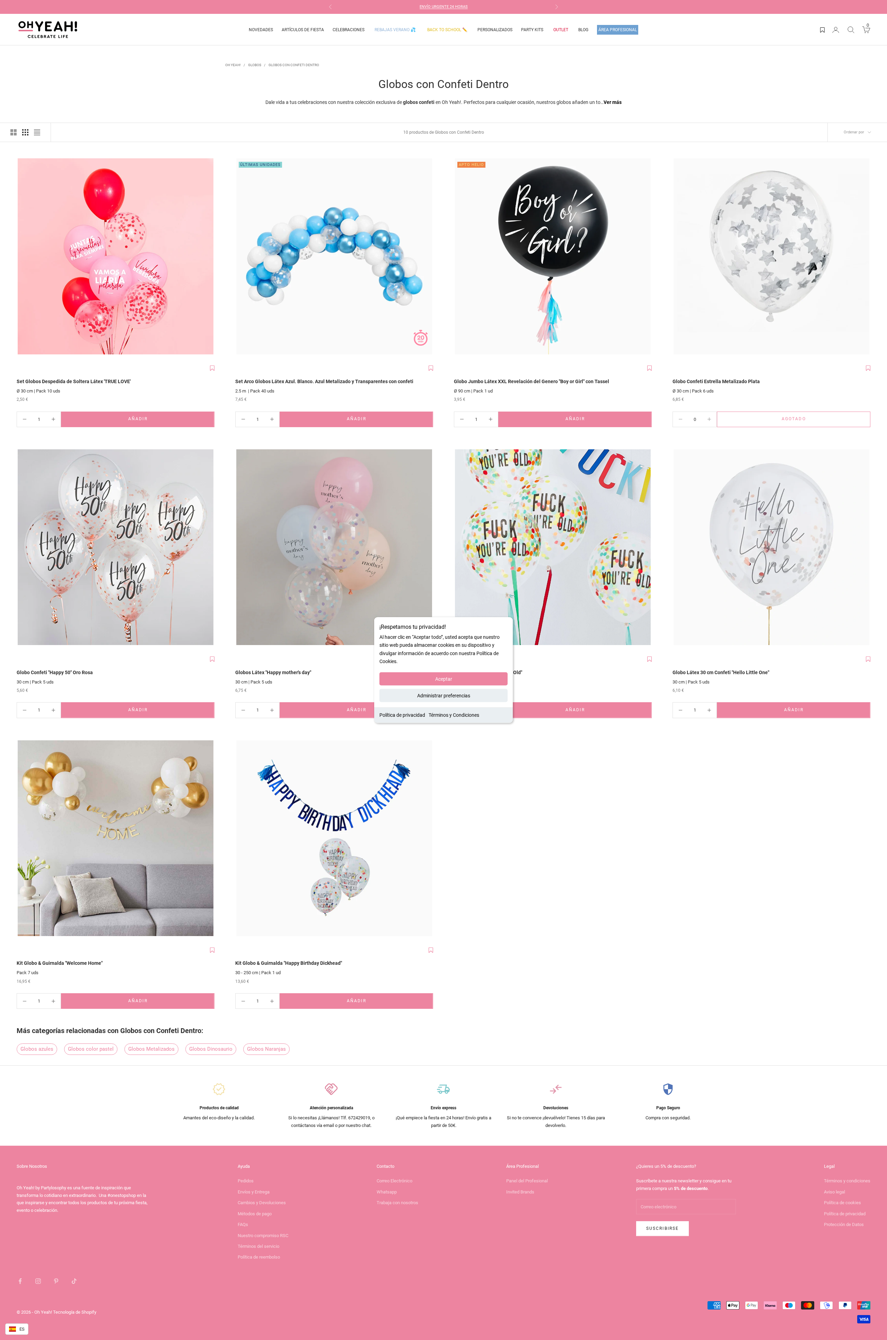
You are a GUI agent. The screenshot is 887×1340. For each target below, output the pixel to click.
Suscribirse (662, 1228)
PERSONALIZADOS (494, 29)
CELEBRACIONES (349, 29)
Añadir (158, 420)
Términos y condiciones (847, 1180)
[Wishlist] (822, 30)
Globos (254, 65)
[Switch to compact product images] (37, 132)
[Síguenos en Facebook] (20, 1281)
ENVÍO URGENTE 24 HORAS (444, 7)
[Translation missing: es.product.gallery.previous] (23, 257)
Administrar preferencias (443, 695)
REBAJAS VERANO (395, 29)
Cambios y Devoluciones (262, 1202)
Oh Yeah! (233, 65)
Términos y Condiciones (454, 714)
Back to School (447, 29)
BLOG (583, 29)
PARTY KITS (532, 29)
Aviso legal (834, 1191)
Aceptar (443, 678)
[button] (212, 368)
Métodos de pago (255, 1213)
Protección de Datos (844, 1224)
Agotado (813, 420)
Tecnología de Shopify (74, 1312)
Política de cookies (842, 1202)
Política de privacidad (402, 714)
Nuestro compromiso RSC (263, 1235)
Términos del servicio (258, 1246)
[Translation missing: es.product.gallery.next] (207, 257)
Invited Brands (520, 1191)
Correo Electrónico (394, 1180)
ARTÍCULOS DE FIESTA (303, 29)
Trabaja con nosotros (397, 1202)
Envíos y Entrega (254, 1191)
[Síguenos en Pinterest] (56, 1281)
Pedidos (246, 1180)
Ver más (613, 102)
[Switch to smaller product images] (25, 132)
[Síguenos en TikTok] (74, 1281)
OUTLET (560, 29)
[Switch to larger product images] (13, 132)
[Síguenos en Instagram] (38, 1281)
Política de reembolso (259, 1257)
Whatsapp (387, 1191)
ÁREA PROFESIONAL (617, 29)
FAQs (243, 1224)
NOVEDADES (261, 29)
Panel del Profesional (527, 1180)
